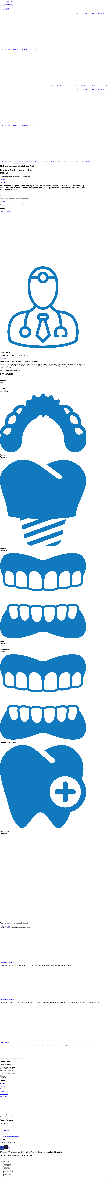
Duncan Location (18, 161)
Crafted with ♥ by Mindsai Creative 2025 (16, 1155)
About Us (15, 49)
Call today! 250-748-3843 (3, 1076)
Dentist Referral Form (26, 49)
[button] (1, 182)
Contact (36, 49)
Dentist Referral (74, 161)
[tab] (5, 927)
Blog (108, 13)
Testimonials (101, 13)
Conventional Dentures (7, 962)
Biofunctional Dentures (7, 999)
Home (77, 13)
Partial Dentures (5, 1042)
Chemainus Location (6, 161)
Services (93, 13)
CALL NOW (3, 182)
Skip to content (3, 1158)
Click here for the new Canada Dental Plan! (17, 166)
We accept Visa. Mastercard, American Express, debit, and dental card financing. (31, 1152)
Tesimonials (70, 85)
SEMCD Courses (6, 49)
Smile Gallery (85, 13)
